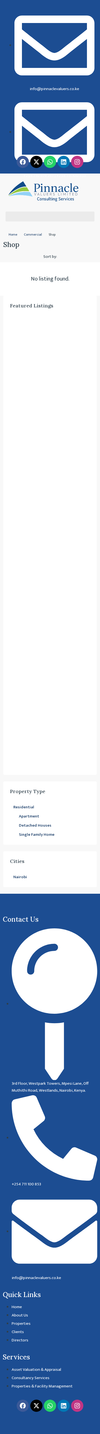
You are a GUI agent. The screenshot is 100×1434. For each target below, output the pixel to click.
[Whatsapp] (50, 162)
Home (13, 234)
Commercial (33, 234)
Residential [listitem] (23, 807)
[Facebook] (23, 162)
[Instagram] (77, 162)
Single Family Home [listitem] (36, 834)
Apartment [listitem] (29, 816)
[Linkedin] (64, 162)
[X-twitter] (36, 162)
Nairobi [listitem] (20, 876)
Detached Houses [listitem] (35, 825)
